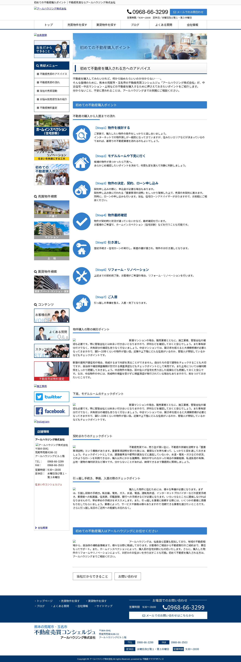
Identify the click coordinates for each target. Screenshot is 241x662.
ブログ (135, 25)
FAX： (38, 465)
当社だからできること (92, 576)
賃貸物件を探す (106, 25)
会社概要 (43, 527)
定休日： (40, 473)
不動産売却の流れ (50, 82)
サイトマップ (104, 606)
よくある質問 (163, 25)
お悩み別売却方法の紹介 (53, 99)
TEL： (38, 461)
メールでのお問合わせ (190, 12)
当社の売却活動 (48, 90)
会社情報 (192, 25)
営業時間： (41, 469)
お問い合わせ (127, 576)
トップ (48, 25)
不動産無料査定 (48, 107)
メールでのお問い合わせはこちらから (170, 615)
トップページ (45, 601)
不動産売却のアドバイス (53, 74)
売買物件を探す (77, 25)
